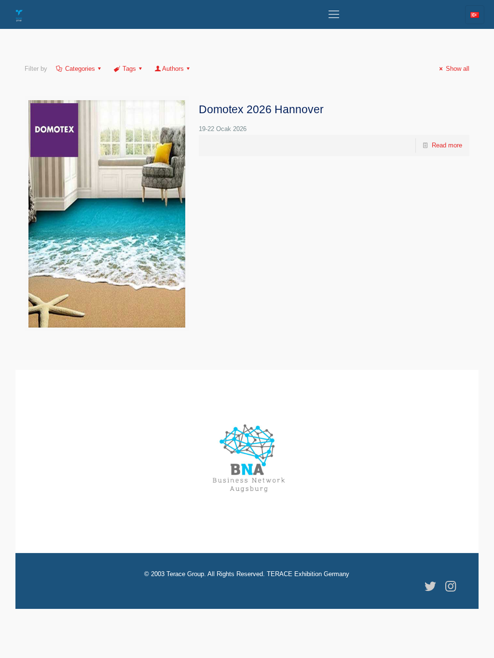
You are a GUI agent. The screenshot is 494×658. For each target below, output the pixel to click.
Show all (457, 68)
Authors (173, 68)
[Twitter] (430, 586)
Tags (129, 68)
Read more (447, 145)
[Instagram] (450, 586)
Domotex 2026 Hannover (261, 109)
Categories (80, 68)
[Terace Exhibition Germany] (19, 14)
